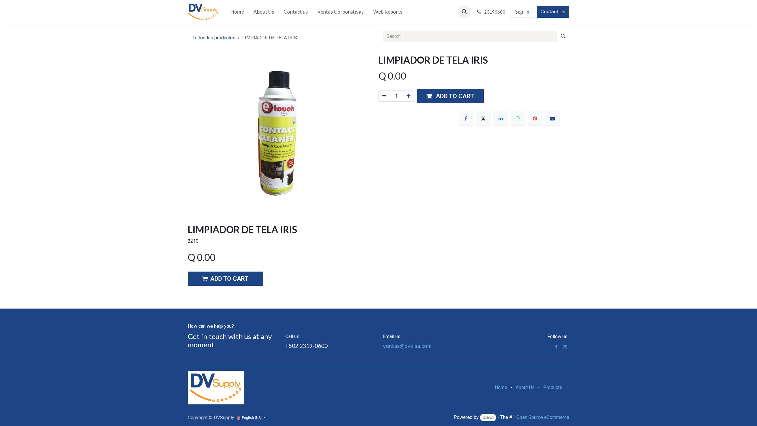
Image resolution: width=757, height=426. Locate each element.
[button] (464, 11)
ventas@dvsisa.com (407, 346)
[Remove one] (384, 96)
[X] (483, 118)
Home (501, 387)
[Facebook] (466, 118)
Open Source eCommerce (542, 417)
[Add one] (408, 96)
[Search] (563, 36)
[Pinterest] (535, 118)
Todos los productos (214, 38)
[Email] (552, 118)
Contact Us (553, 11)
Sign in (522, 12)
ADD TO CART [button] (229, 278)
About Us (525, 387)
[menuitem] (237, 12)
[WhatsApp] (518, 118)
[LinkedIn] (501, 118)
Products (552, 387)
